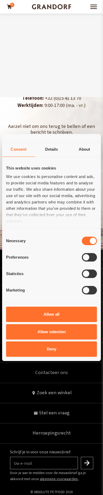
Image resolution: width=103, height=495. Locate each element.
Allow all (51, 314)
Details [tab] (51, 149)
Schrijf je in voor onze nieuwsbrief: (40, 452)
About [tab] (84, 149)
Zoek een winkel (54, 392)
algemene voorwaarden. (59, 479)
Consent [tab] (18, 149)
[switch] (89, 257)
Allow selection (52, 331)
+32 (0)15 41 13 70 (63, 98)
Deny (51, 349)
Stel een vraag (54, 412)
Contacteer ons (51, 372)
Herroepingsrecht (51, 433)
